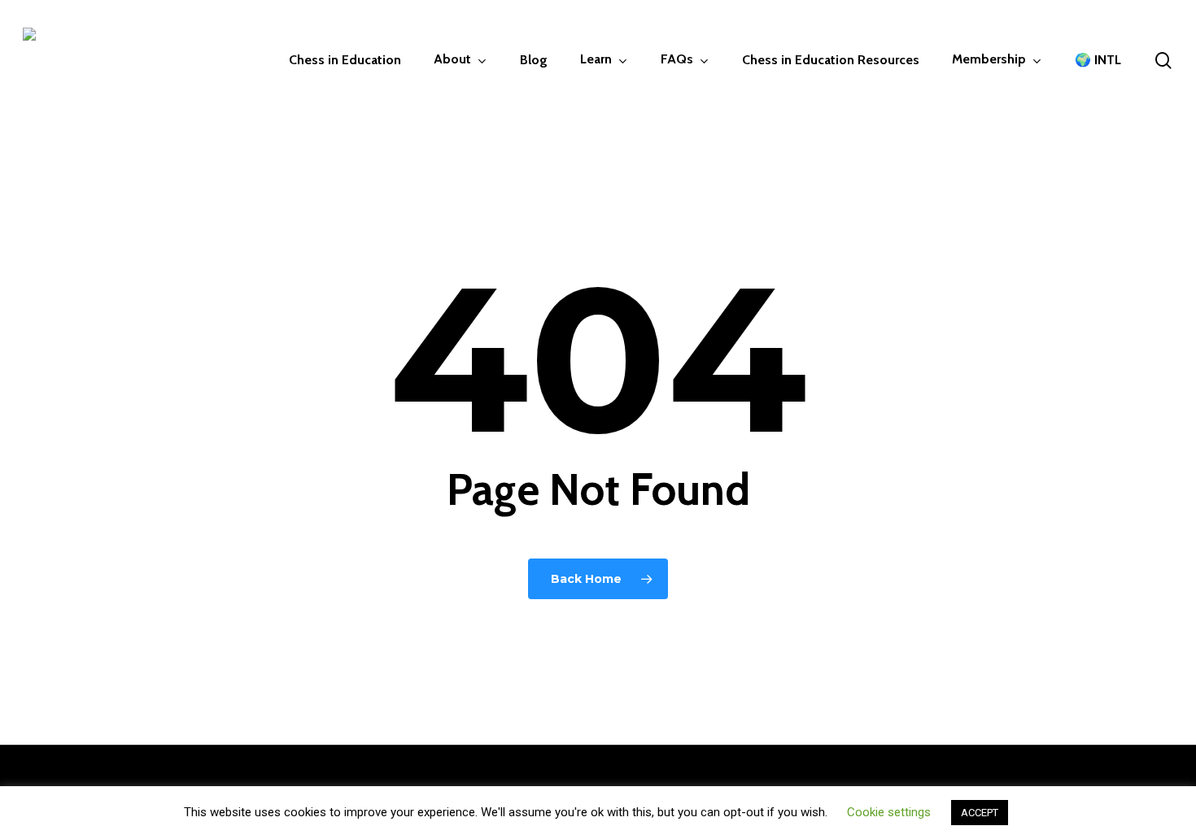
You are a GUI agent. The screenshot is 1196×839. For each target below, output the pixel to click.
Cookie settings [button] (889, 812)
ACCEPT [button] (979, 812)
